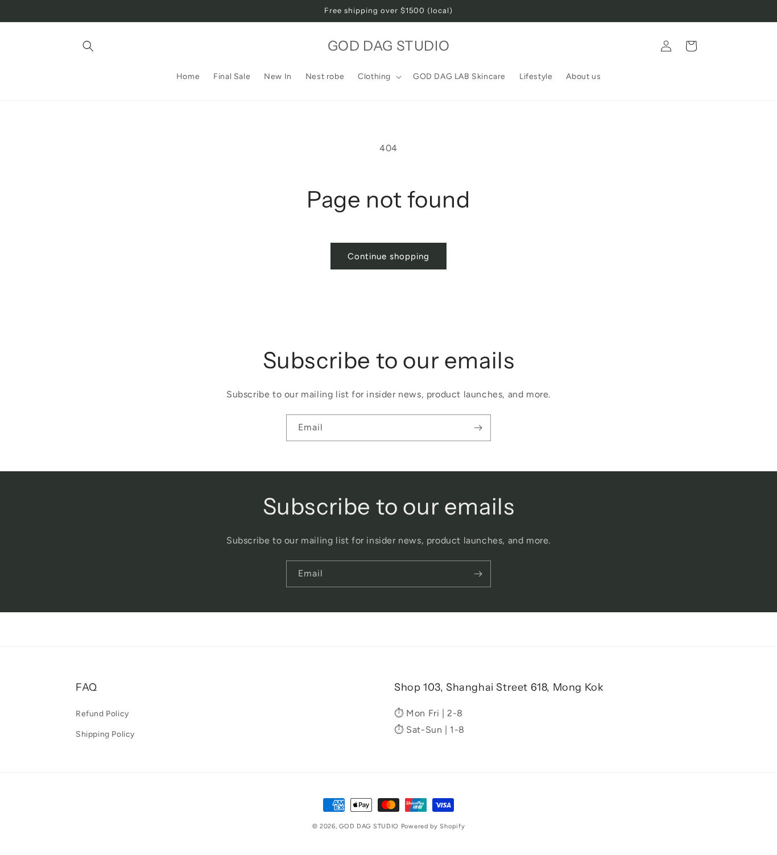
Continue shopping (388, 256)
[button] (88, 46)
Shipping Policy (105, 733)
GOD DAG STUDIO (369, 826)
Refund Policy (102, 714)
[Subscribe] (477, 427)
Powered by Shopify (433, 826)
